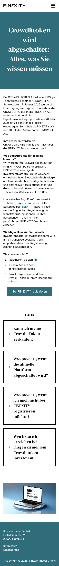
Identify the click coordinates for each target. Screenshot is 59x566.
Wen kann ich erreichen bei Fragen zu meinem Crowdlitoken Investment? (29, 447)
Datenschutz (11, 549)
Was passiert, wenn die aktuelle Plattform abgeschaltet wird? (30, 367)
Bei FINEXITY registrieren (29, 291)
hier (36, 259)
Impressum (10, 546)
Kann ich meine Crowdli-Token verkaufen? (27, 334)
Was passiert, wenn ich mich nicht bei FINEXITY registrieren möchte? (30, 405)
